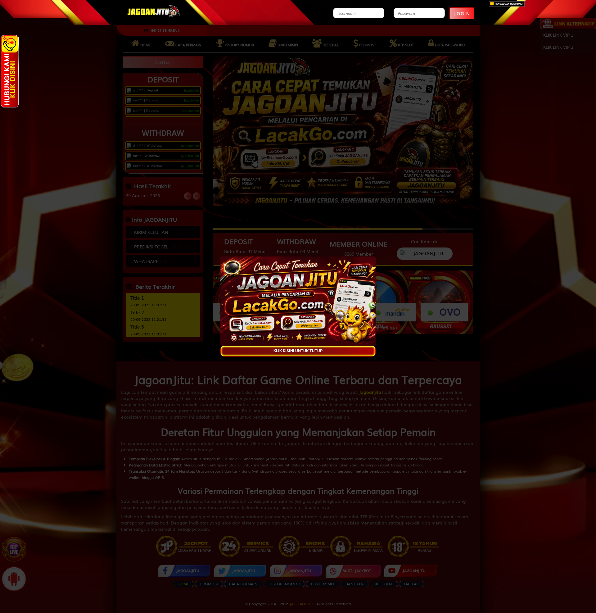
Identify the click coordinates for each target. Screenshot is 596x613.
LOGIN (462, 13)
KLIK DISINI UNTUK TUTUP (298, 351)
